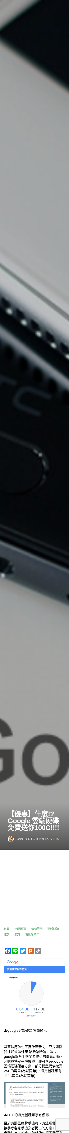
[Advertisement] (34, 889)
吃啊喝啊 (20, 928)
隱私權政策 (32, 934)
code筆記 (37, 928)
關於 (17, 934)
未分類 (34, 838)
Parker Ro (21, 838)
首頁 (7, 928)
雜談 (41, 838)
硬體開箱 (53, 928)
